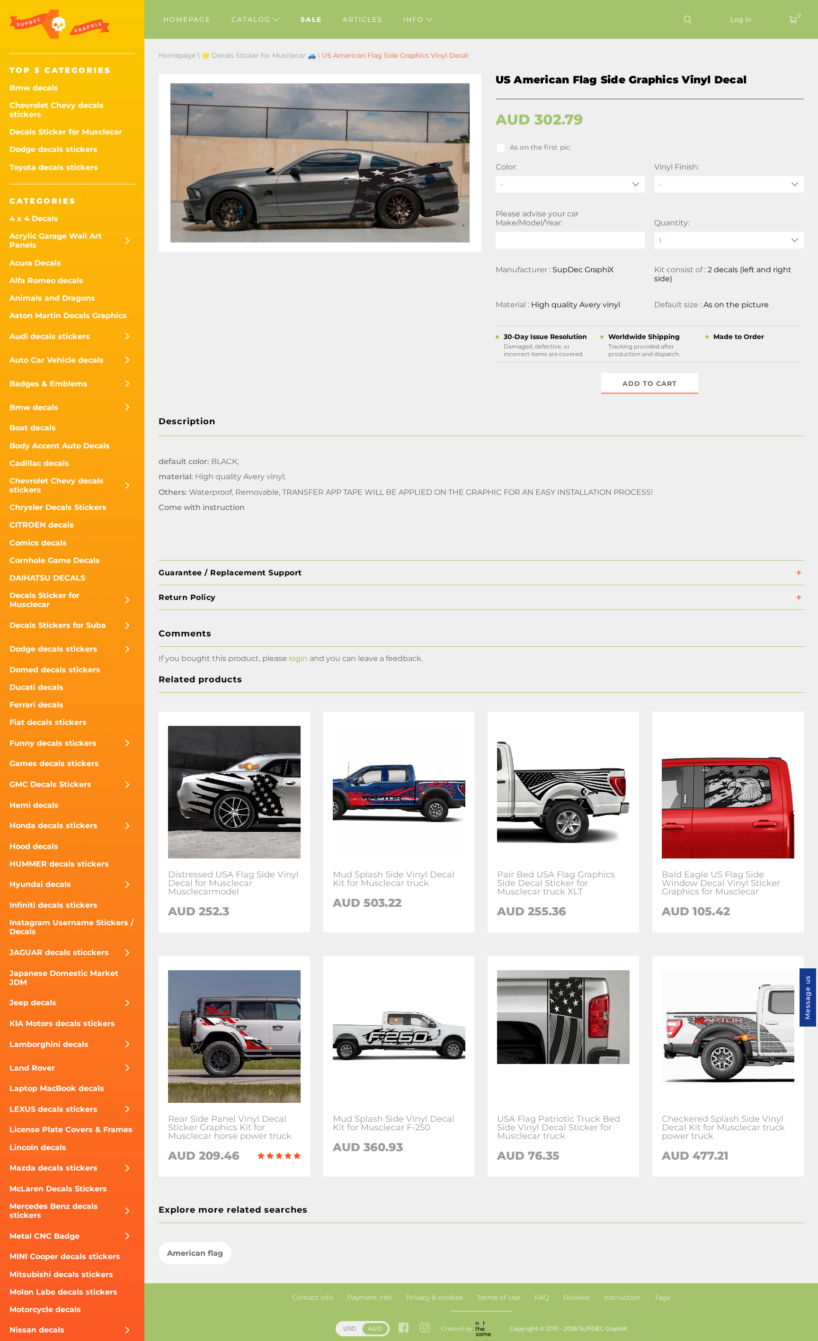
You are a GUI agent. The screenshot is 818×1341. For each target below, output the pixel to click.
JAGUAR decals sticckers (59, 952)
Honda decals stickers (53, 825)
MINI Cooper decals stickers (64, 1256)
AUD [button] (375, 1328)
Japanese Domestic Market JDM (63, 978)
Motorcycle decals (45, 1309)
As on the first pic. (541, 147)
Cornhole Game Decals (54, 560)
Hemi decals (34, 805)
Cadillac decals (39, 463)
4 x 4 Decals (33, 218)
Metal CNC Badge (44, 1236)
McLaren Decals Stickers (58, 1188)
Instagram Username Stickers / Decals (71, 927)
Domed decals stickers (54, 669)
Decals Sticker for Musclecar (65, 131)
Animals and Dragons (52, 298)
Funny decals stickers (53, 743)
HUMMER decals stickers (59, 863)
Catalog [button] (252, 19)
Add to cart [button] (649, 383)
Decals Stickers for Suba (57, 625)
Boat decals (32, 427)
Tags (662, 1297)
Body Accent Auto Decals (59, 445)
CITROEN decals (41, 524)
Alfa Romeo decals (46, 280)
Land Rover (32, 1068)
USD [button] (349, 1328)
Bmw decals (33, 87)
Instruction (622, 1297)
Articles (362, 19)
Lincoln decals (37, 1147)
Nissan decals (36, 1329)
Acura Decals (35, 263)
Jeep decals (32, 1002)
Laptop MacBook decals (56, 1088)
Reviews (576, 1297)
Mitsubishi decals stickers (61, 1274)
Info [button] (415, 19)
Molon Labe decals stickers (63, 1291)
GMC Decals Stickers (50, 784)
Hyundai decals (40, 884)
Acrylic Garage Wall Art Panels (55, 241)
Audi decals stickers (49, 336)
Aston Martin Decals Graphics (68, 315)
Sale (311, 19)
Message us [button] (807, 997)
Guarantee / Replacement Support (230, 572)
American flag (195, 1253)
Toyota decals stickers (53, 167)
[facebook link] (404, 1328)
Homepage (187, 19)
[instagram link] (425, 1328)
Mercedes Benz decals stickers (53, 1211)
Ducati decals (36, 687)
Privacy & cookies (434, 1297)
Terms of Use (498, 1297)
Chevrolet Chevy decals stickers (56, 110)
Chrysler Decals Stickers (58, 507)
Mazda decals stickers (53, 1167)
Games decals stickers (54, 763)
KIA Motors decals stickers (62, 1023)
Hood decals (33, 846)
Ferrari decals (36, 704)
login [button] (298, 658)
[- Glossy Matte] (729, 184)
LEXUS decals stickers (53, 1109)
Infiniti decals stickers (53, 905)
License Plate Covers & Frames (71, 1129)
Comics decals (38, 542)
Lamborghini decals (49, 1044)
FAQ (541, 1297)
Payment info (369, 1297)
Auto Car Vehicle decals (56, 360)
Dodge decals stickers (53, 149)
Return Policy (187, 597)
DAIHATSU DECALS (47, 577)
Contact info (312, 1297)
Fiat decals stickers (48, 722)
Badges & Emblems (48, 383)
